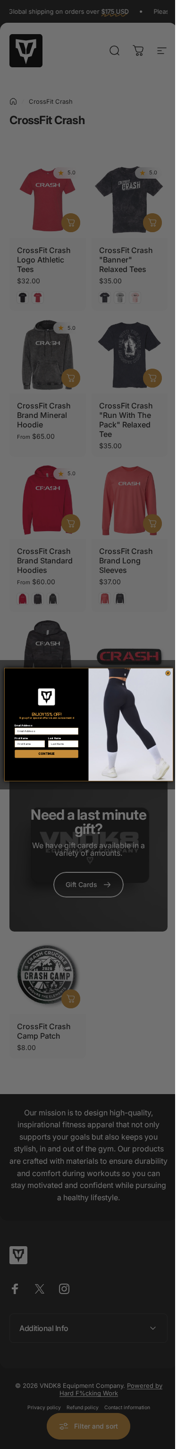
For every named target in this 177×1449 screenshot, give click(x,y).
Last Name (50, 737)
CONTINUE (42, 754)
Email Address (19, 725)
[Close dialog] (164, 673)
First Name (17, 737)
